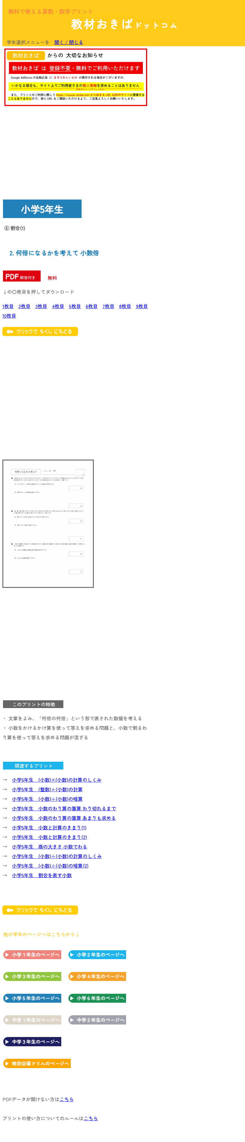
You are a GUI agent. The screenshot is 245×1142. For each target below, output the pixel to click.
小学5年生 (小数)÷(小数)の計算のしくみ (57, 856)
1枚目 (8, 306)
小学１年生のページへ (36, 954)
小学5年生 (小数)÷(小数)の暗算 (47, 798)
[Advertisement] (194, 87)
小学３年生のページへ (36, 976)
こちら (66, 1099)
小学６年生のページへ (101, 998)
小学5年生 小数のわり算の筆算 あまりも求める (64, 817)
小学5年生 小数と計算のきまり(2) (49, 836)
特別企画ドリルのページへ (40, 1063)
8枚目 (125, 306)
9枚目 (142, 306)
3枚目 (41, 306)
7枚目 (108, 306)
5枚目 (75, 306)
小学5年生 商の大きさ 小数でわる (49, 846)
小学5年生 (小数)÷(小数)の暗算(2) (50, 865)
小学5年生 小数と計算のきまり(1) (49, 827)
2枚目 (24, 306)
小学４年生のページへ (101, 976)
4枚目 (58, 306)
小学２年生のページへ (101, 954)
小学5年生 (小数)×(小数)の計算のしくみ (57, 779)
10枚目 (9, 315)
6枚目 (92, 306)
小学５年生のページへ (36, 998)
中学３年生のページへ (36, 1041)
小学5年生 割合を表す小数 (42, 875)
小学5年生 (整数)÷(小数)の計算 (47, 789)
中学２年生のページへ (101, 1019)
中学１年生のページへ (36, 1019)
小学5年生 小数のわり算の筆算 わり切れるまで (64, 808)
